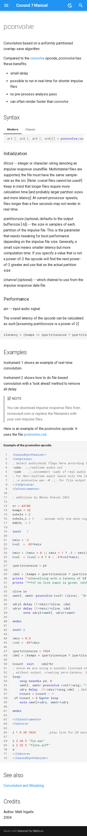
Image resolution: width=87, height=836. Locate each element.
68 (5, 741)
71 (5, 754)
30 (5, 578)
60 (5, 706)
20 (5, 536)
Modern (12, 129)
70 (5, 749)
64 (5, 724)
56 (5, 689)
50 (5, 664)
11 (5, 497)
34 (5, 596)
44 (5, 638)
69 (5, 745)
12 (5, 501)
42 (5, 630)
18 (5, 527)
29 (5, 574)
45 (5, 642)
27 (5, 565)
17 (5, 523)
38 (5, 613)
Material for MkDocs (31, 831)
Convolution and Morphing (24, 785)
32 (5, 587)
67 (5, 737)
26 (5, 561)
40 (5, 621)
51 (5, 668)
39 (5, 617)
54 (5, 681)
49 (5, 660)
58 (5, 698)
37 (5, 608)
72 (5, 758)
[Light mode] (70, 5)
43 (5, 634)
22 (5, 544)
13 (5, 506)
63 (5, 719)
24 (5, 553)
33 (5, 591)
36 (5, 604)
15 (5, 514)
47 (5, 651)
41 (5, 625)
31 (5, 583)
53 (5, 677)
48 (5, 655)
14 (5, 510)
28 (5, 570)
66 (5, 732)
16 (5, 519)
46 (5, 647)
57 (5, 694)
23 (5, 548)
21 (5, 540)
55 (5, 685)
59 (5, 702)
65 (5, 728)
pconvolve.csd (35, 434)
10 (5, 493)
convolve (37, 58)
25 (5, 557)
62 (5, 715)
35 (5, 600)
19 (5, 531)
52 (5, 672)
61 (5, 711)
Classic (30, 129)
